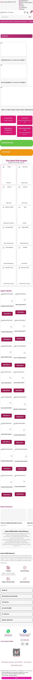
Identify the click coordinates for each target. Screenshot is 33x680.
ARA (30, 17)
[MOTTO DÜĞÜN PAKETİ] (20, 350)
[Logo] (7, 12)
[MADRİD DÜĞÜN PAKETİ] (7, 453)
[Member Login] (27, 12)
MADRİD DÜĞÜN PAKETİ (7, 461)
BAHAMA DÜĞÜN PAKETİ (7, 306)
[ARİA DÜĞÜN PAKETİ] (20, 297)
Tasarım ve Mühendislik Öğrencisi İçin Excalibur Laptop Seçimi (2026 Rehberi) (12, 523)
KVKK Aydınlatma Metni (16, 665)
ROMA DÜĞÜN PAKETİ (6, 357)
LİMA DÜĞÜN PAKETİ (6, 434)
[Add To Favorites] (12, 301)
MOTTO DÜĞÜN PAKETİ (20, 357)
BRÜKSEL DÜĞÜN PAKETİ (20, 409)
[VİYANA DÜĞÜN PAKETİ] (20, 427)
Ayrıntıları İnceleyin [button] (13, 675)
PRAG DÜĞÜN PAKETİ (20, 331)
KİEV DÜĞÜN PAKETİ (6, 382)
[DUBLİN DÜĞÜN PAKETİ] (7, 479)
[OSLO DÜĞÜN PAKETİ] (6, 401)
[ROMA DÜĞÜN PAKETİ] (6, 350)
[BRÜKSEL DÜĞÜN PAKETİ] (20, 401)
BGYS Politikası (18, 662)
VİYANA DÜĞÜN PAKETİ (20, 435)
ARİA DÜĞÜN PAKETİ (21, 304)
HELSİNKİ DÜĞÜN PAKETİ (21, 461)
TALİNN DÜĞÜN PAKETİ (7, 331)
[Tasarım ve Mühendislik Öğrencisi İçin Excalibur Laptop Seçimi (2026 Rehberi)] (13, 515)
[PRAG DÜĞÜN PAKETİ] (20, 324)
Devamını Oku (4, 525)
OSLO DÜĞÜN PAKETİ (6, 408)
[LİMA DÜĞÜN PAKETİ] (6, 427)
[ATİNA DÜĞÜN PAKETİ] (20, 479)
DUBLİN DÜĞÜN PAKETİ (7, 487)
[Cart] (30, 12)
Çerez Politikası (27, 662)
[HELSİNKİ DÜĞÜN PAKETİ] (21, 453)
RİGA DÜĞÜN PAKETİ (19, 382)
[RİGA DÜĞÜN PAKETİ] (19, 375)
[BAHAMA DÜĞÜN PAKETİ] (7, 298)
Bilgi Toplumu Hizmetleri (8, 662)
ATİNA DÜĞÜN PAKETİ (20, 486)
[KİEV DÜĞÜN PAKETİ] (6, 375)
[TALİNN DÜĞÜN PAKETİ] (7, 324)
